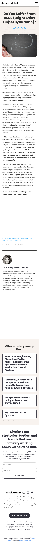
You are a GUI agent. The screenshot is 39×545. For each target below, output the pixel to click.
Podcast (28, 529)
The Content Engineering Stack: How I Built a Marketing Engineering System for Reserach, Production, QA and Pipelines (18, 363)
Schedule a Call (19, 515)
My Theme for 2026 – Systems (15, 414)
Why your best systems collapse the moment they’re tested (17, 400)
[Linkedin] (28, 492)
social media (7, 240)
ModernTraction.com (25, 540)
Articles (20, 529)
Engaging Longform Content (15, 527)
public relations (25, 238)
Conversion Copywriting (24, 524)
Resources (11, 529)
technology (17, 240)
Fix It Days (10, 524)
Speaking (30, 527)
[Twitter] (31, 492)
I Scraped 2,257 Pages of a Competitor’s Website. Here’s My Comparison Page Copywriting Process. (19, 383)
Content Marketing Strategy (23, 522)
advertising (6, 238)
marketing (15, 238)
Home (9, 522)
